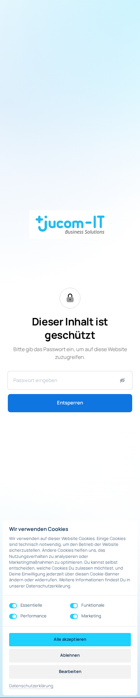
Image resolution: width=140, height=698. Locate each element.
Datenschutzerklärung (31, 686)
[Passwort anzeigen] (122, 380)
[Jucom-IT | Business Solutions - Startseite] (70, 224)
